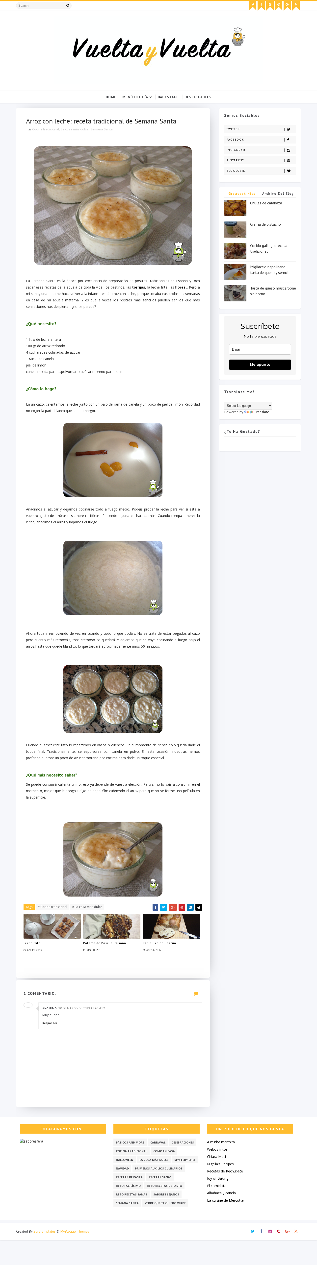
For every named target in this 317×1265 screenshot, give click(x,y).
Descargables (198, 97)
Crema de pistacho (265, 224)
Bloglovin (236, 170)
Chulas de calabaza (266, 202)
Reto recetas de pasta (164, 1186)
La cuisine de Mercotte (225, 1200)
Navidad (122, 1168)
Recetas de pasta (129, 1177)
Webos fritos (217, 1149)
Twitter (233, 129)
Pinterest (235, 160)
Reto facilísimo (128, 1186)
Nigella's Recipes (220, 1164)
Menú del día (135, 97)
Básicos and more (130, 1142)
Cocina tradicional (45, 129)
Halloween (124, 1160)
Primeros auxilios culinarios (158, 1168)
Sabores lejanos (166, 1194)
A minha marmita (221, 1142)
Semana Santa (101, 129)
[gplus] (287, 6)
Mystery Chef (184, 1160)
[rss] (296, 6)
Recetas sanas (160, 1177)
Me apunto (260, 364)
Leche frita (32, 943)
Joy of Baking (217, 1178)
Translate (261, 412)
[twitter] (252, 6)
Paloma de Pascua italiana (104, 943)
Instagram (236, 150)
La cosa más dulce (74, 129)
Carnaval (157, 1142)
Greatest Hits (242, 193)
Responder (49, 1023)
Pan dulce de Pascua (159, 943)
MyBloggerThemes (74, 1231)
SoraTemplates (44, 1231)
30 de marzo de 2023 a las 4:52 (81, 1008)
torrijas (138, 287)
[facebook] (261, 6)
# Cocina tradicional (52, 906)
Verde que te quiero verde (165, 1203)
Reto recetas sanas (131, 1194)
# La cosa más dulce (87, 906)
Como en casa (164, 1151)
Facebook (235, 139)
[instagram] (270, 6)
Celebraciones (183, 1142)
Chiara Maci (216, 1156)
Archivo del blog (278, 193)
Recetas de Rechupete (225, 1171)
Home (111, 97)
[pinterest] (278, 6)
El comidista (216, 1185)
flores (180, 287)
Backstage (168, 97)
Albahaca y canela (221, 1193)
